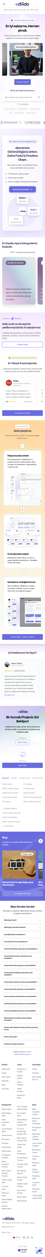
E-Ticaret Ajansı (8, 826)
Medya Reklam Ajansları (32, 801)
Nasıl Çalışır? (6, 1077)
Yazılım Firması (7, 1135)
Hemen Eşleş (22, 742)
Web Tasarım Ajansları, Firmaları (6, 1173)
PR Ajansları (27, 784)
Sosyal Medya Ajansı (9, 797)
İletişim (4, 1073)
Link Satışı (5, 1089)
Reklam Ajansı (7, 784)
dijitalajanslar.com (8, 1227)
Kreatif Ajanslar (28, 788)
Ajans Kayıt (22, 765)
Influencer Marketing (9, 817)
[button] (22, 920)
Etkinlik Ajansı (6, 1151)
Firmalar (14, 778)
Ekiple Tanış (6, 1232)
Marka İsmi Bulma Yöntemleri (36, 1120)
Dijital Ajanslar (22, 1201)
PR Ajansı (5, 1143)
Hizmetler (35, 1073)
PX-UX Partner (22, 1246)
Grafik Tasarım (31, 113)
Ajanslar (5, 778)
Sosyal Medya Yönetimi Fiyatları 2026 (22, 1122)
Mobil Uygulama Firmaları (5, 1164)
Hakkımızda (6, 1069)
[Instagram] (28, 1237)
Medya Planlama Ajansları (32, 797)
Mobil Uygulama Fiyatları (35, 1111)
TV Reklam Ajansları (9, 808)
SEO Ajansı (6, 801)
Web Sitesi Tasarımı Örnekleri (36, 1136)
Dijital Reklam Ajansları (10, 793)
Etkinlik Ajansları (29, 793)
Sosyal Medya (19, 113)
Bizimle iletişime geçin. (22, 1054)
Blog (3, 1085)
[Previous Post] (36, 841)
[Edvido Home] (8, 1218)
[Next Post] (40, 841)
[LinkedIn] (24, 1237)
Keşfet (34, 1069)
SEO (10, 113)
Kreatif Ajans (6, 1147)
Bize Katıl (5, 1081)
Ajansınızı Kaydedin (21, 189)
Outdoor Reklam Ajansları (11, 813)
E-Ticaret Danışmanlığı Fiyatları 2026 (22, 1131)
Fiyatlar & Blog (24, 778)
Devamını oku (28, 695)
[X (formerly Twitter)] (32, 1237)
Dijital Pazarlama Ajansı (10, 788)
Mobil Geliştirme (35, 109)
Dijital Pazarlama (10, 109)
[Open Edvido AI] (39, 1250)
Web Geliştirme (22, 109)
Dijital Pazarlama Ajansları (11, 822)
